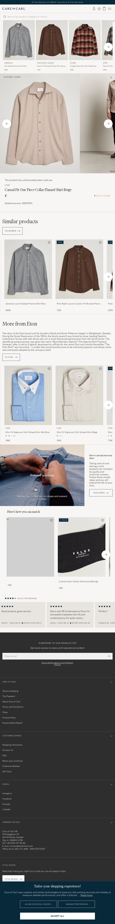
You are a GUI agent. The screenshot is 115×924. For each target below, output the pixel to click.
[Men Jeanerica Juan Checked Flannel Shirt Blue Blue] (19, 40)
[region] (57, 615)
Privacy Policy (8, 717)
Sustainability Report (12, 723)
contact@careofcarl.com (21, 846)
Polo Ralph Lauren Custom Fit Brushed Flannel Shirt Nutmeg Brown (79, 303)
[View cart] (104, 9)
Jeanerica (8, 63)
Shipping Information (12, 745)
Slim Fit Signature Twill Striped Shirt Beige (77, 432)
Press (5, 712)
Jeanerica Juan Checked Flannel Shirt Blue (26, 303)
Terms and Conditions (12, 706)
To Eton (9, 357)
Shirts (17, 77)
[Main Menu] (110, 8)
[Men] (30, 547)
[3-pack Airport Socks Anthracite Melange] (81, 578)
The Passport (8, 696)
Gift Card (6, 771)
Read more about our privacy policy (57, 664)
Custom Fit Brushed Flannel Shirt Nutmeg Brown (51, 66)
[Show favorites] (99, 8)
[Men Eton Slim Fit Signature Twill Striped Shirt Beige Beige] (79, 395)
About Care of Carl (11, 701)
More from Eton (19, 324)
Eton (7, 185)
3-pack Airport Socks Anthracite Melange (78, 581)
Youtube (6, 804)
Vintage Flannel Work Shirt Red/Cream (83, 66)
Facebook (7, 798)
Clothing (8, 77)
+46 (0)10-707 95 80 (15, 843)
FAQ (4, 755)
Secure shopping (10, 691)
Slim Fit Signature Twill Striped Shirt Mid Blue (27, 432)
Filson (73, 63)
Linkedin (6, 809)
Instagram (7, 793)
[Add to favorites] (48, 242)
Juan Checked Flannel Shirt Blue (15, 66)
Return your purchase (12, 761)
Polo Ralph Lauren (45, 63)
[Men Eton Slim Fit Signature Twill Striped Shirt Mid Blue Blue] (28, 395)
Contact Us (7, 750)
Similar (20, 221)
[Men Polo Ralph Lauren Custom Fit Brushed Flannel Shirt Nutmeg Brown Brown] (52, 40)
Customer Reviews (11, 766)
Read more (99, 493)
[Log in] (94, 8)
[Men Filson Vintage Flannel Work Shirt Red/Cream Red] (85, 40)
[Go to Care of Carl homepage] (13, 8)
